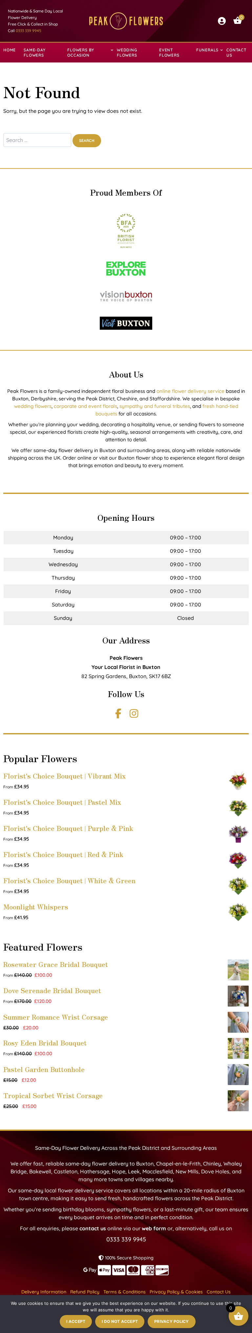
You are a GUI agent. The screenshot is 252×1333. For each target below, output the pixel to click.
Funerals (207, 49)
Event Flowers (169, 52)
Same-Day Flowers (34, 52)
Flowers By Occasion (80, 52)
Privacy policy (171, 1321)
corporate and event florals (85, 406)
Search (86, 140)
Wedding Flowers (127, 52)
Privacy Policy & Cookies (176, 1292)
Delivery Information (43, 1292)
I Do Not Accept (120, 1321)
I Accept (75, 1321)
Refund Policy (84, 1292)
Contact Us (236, 52)
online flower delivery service (190, 391)
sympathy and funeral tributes (154, 406)
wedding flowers (33, 406)
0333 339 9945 (28, 30)
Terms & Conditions (124, 1292)
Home (9, 49)
